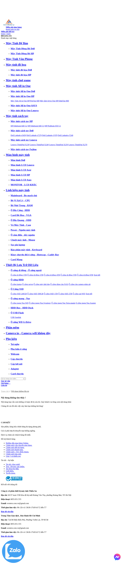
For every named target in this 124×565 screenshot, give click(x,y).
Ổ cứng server (27, 284)
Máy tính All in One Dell (23, 91)
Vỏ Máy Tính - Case (21, 225)
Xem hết (97, 275)
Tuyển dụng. (11, 473)
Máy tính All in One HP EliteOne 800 (54, 101)
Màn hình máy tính (18, 154)
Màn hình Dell (18, 160)
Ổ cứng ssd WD (79, 294)
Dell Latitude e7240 (65, 135)
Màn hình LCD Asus (21, 180)
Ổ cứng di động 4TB (52, 275)
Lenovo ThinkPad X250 (58, 145)
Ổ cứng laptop (16, 284)
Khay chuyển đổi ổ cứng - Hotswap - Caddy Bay (35, 254)
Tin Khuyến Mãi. (12, 469)
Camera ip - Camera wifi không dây (28, 333)
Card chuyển (17, 373)
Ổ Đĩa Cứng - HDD (20, 210)
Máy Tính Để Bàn (17, 43)
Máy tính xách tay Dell (22, 130)
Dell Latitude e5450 (18, 135)
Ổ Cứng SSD (17, 289)
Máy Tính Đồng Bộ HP (22, 53)
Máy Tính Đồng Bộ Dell (23, 48)
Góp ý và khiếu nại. (13, 456)
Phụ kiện (11, 338)
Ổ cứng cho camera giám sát (79, 284)
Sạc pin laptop (18, 244)
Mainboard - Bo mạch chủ (24, 195)
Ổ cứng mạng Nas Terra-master (63, 303)
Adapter (15, 369)
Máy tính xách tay (17, 116)
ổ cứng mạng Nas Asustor (86, 303)
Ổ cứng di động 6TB (85, 275)
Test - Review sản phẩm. (15, 467)
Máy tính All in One (18, 85)
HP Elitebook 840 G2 (19, 126)
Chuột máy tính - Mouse (23, 240)
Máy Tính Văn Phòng (19, 59)
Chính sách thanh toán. (14, 450)
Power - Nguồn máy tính (23, 230)
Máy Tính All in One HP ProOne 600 (25, 101)
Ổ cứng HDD (17, 279)
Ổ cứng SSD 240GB (19, 294)
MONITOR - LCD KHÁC (24, 184)
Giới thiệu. (10, 471)
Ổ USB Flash (17, 312)
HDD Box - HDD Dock (22, 308)
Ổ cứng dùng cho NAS (59, 284)
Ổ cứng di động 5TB (68, 275)
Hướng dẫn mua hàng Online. (17, 443)
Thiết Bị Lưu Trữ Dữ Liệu (22, 264)
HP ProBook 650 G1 (53, 126)
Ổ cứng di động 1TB (19, 275)
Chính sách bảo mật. (13, 454)
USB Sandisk (16, 317)
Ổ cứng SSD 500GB (35, 294)
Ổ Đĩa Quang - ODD (21, 220)
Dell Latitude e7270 (34, 135)
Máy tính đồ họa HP (21, 75)
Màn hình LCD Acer (21, 170)
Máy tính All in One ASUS (24, 105)
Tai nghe (15, 344)
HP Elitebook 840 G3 (36, 126)
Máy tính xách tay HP (22, 121)
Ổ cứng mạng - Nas (20, 298)
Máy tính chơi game (18, 80)
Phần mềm (12, 327)
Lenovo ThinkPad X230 (20, 145)
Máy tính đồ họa (16, 64)
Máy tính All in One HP (22, 96)
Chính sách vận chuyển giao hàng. (19, 445)
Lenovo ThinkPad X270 (77, 145)
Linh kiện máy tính (18, 190)
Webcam (15, 354)
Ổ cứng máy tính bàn (42, 284)
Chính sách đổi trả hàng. (15, 447)
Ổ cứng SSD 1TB (51, 294)
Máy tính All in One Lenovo (25, 110)
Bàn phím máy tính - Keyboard (26, 249)
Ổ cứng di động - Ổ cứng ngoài (26, 270)
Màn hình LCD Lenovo (22, 165)
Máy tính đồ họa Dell (21, 70)
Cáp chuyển (17, 359)
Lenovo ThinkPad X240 (39, 145)
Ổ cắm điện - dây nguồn (23, 235)
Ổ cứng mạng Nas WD (19, 303)
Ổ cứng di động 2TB (35, 275)
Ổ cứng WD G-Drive (21, 322)
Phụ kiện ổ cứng (19, 349)
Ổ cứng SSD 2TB (65, 294)
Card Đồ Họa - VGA (21, 215)
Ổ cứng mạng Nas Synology (40, 303)
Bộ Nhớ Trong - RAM (22, 205)
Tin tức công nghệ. (13, 464)
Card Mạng (16, 259)
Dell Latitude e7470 (49, 135)
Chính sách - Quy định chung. (17, 452)
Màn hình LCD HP (20, 175)
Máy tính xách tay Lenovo (24, 140)
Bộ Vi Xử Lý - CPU (20, 200)
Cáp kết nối (16, 364)
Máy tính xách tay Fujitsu (24, 149)
